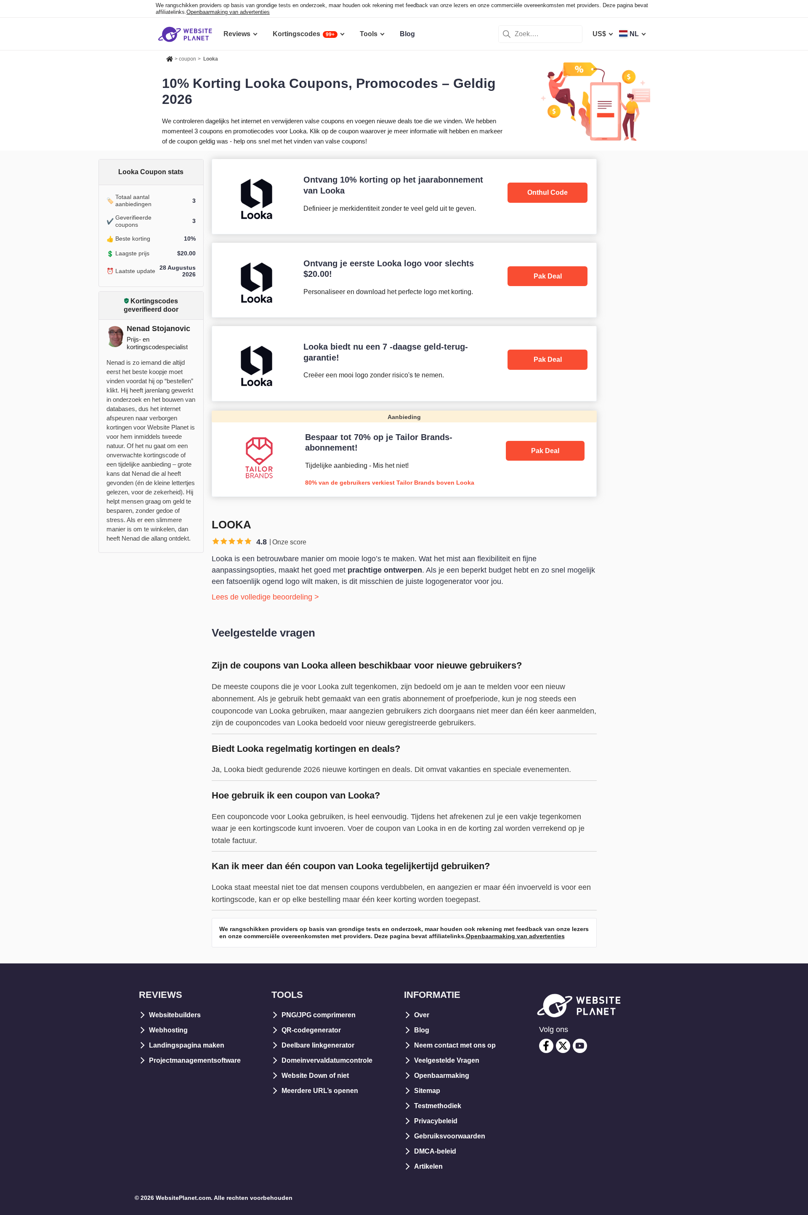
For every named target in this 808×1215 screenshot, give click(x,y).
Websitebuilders (175, 1015)
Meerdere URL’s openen (320, 1090)
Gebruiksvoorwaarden (449, 1136)
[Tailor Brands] (404, 453)
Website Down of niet (315, 1075)
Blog (421, 1030)
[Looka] (404, 196)
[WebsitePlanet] (169, 58)
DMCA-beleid (435, 1151)
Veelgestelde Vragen (446, 1060)
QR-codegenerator (311, 1030)
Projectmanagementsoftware (195, 1060)
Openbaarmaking (441, 1075)
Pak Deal (548, 276)
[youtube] (580, 1046)
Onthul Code (547, 192)
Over (421, 1015)
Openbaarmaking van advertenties (228, 12)
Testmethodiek (437, 1105)
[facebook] (546, 1046)
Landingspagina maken (186, 1045)
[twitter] (563, 1046)
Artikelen (428, 1166)
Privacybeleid (435, 1121)
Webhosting (168, 1030)
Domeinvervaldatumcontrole (327, 1060)
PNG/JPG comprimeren (319, 1015)
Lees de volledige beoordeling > (265, 597)
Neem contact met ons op (455, 1045)
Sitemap (427, 1090)
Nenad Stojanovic (158, 328)
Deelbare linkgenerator (318, 1045)
